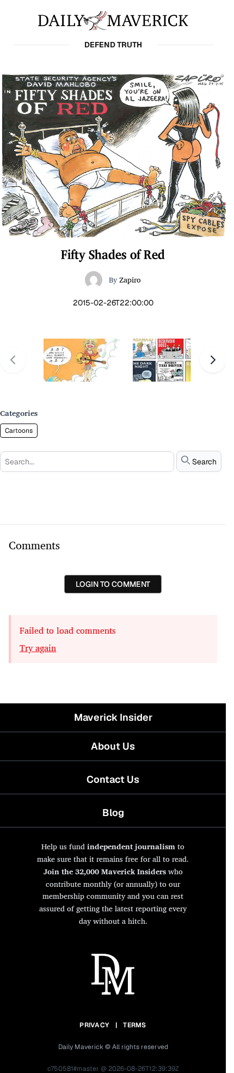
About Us (113, 746)
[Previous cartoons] (13, 360)
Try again (38, 647)
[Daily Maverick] (113, 19)
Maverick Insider (113, 717)
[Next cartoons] (213, 360)
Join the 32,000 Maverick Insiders (105, 871)
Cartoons (19, 430)
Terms (134, 1025)
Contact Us (113, 779)
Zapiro (130, 279)
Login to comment (113, 584)
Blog (113, 812)
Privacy (94, 1025)
